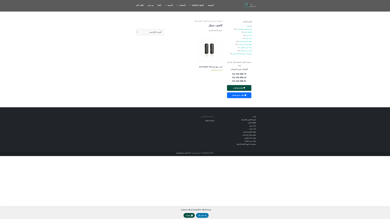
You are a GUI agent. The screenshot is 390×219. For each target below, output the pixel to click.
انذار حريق (248, 35)
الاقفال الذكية (248, 32)
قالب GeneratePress (181, 153)
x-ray (248, 26)
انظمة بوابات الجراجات (245, 44)
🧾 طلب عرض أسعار (239, 95)
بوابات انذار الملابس (246, 47)
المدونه (170, 5)
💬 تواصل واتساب (239, 88)
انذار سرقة (248, 38)
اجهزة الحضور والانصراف (244, 29)
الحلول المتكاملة (198, 5)
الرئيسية (211, 5)
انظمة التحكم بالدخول (245, 41)
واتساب (187, 215)
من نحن (151, 5)
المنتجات (182, 5)
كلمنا (159, 5)
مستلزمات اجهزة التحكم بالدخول (242, 53)
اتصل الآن (201, 215)
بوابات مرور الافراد (246, 50)
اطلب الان (140, 5)
